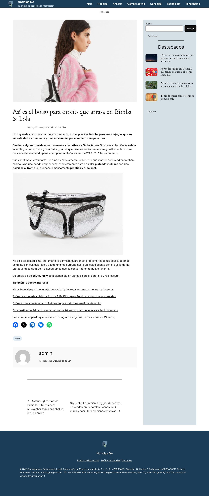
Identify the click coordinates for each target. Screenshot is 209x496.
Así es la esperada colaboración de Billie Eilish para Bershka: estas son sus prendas (64, 296)
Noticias (62, 127)
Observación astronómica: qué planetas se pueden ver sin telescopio (177, 58)
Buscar (149, 23)
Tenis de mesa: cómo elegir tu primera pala (177, 97)
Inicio (89, 3)
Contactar (127, 460)
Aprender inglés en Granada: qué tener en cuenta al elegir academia (176, 71)
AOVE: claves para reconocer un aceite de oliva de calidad (176, 85)
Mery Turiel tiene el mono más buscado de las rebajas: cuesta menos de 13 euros (63, 289)
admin (51, 127)
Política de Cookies (110, 460)
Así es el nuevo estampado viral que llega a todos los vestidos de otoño (57, 303)
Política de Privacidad (88, 460)
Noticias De (26, 2)
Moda (17, 338)
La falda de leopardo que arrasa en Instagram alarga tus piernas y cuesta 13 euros (63, 317)
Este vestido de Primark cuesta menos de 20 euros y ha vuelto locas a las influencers (65, 310)
